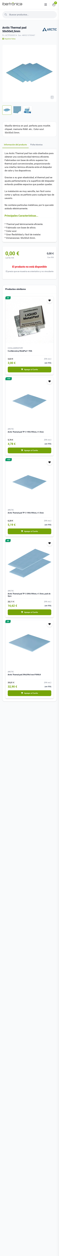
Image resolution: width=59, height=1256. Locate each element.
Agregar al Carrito (31, 370)
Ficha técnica (36, 144)
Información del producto (15, 144)
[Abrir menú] (46, 4)
